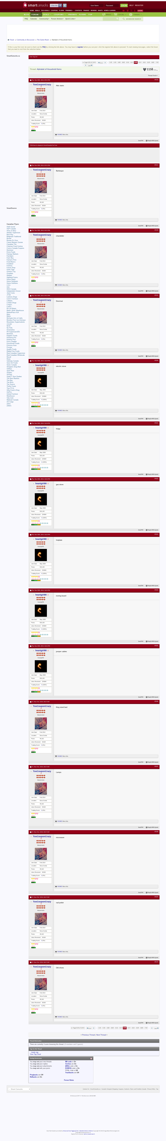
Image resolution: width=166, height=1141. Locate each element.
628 (148, 62)
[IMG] (67, 1066)
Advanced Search (133, 19)
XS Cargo (10, 402)
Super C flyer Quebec (14, 376)
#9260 (156, 360)
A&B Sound (11, 227)
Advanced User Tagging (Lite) (70, 1131)
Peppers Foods (12, 336)
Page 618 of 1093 (90, 62)
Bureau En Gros (12, 240)
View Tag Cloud (35, 1054)
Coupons (54, 10)
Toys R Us (10, 388)
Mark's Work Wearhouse (15, 310)
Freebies (69, 10)
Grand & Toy (11, 271)
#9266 (156, 701)
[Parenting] (134, 10)
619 (140, 62)
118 (110, 62)
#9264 (156, 590)
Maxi (8, 314)
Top (90, 14)
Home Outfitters (12, 283)
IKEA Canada (11, 289)
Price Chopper (12, 341)
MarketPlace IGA (13, 312)
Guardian (10, 273)
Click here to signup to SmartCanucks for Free (43, 145)
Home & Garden (109, 10)
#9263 (156, 534)
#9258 (156, 230)
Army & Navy (11, 231)
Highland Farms (12, 277)
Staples (9, 373)
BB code (68, 1062)
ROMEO (60, 134)
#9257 (156, 165)
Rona (8, 359)
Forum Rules (69, 1080)
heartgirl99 (41, 365)
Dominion (10, 250)
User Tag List (33, 57)
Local (122, 14)
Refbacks (33, 1077)
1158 (151, 69)
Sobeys (9, 369)
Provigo (9, 347)
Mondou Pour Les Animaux (16, 320)
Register (139, 5)
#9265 (156, 645)
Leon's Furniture (12, 299)
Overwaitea (11, 330)
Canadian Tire (11, 244)
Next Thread (101, 1035)
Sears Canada (12, 365)
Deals (37, 10)
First (101, 63)
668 (153, 62)
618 (136, 62)
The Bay (10, 380)
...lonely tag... (35, 1052)
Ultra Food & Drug (13, 390)
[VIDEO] (68, 1068)
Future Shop (11, 268)
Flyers (61, 10)
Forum (36, 14)
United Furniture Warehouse (12, 395)
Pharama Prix (11, 337)
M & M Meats (11, 308)
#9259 (156, 295)
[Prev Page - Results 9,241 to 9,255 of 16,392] (105, 62)
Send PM (140, 140)
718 (157, 62)
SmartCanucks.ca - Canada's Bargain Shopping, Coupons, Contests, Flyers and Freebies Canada (118, 1089)
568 (119, 62)
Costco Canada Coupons (15, 248)
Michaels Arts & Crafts (15, 318)
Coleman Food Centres (15, 246)
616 (127, 62)
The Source (11, 384)
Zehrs (9, 404)
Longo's (9, 305)
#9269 (156, 897)
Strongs (9, 374)
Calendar (33, 19)
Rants (100, 10)
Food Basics (11, 262)
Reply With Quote (153, 140)
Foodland (10, 264)
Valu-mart (10, 398)
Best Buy (10, 234)
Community (43, 19)
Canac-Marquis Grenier (15, 242)
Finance (86, 10)
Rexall (9, 357)
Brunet (9, 238)
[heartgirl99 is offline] (41, 381)
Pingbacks (34, 1075)
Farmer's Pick (11, 260)
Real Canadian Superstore (16, 353)
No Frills (10, 328)
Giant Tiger (10, 270)
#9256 (156, 80)
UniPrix (9, 392)
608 (123, 62)
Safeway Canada (13, 361)
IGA (8, 287)
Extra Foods (11, 252)
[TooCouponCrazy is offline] (41, 101)
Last (89, 65)
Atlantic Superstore (13, 233)
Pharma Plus (11, 339)
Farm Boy (10, 258)
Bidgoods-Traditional (14, 236)
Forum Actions (56, 19)
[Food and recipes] (131, 10)
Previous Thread (88, 1035)
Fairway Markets (12, 254)
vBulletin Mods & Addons (86, 1131)
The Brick (10, 382)
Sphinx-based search (89, 1134)
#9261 (156, 423)
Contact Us (86, 1089)
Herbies (9, 275)
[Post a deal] (140, 10)
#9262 (156, 478)
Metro (9, 316)
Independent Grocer (14, 291)
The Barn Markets (13, 378)
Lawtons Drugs (12, 297)
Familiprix (10, 256)
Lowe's (9, 306)
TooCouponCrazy (42, 84)
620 (144, 62)
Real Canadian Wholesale (16, 355)
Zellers (9, 406)
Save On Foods (12, 363)
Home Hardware (12, 281)
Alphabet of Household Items (49, 69)
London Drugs (11, 303)
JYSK (9, 295)
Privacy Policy (151, 1089)
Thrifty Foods (11, 386)
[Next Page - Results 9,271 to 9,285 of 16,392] (85, 65)
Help (131, 5)
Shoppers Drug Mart (14, 367)
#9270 (156, 962)
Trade (137, 14)
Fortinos (9, 266)
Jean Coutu (11, 293)
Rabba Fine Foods (13, 351)
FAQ (26, 19)
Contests (78, 10)
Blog (26, 14)
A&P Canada (11, 229)
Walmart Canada (12, 400)
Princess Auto (12, 345)
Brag (108, 14)
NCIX (8, 326)
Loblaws (9, 301)
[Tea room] (123, 10)
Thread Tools (152, 75)
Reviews (94, 10)
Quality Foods (12, 349)
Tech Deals (45, 10)
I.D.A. (9, 285)
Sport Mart (10, 371)
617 (132, 62)
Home (32, 10)
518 (115, 62)
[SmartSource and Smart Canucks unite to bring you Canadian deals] (16, 213)
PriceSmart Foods (13, 343)
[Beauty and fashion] (128, 10)
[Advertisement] (75, 154)
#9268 (156, 831)
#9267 (156, 766)
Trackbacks (69, 1072)
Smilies (68, 1064)
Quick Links (69, 19)
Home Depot (11, 279)
